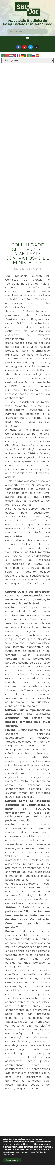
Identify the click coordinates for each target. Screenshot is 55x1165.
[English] (15, 55)
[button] (27, 38)
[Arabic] (3, 55)
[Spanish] (38, 55)
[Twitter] (30, 47)
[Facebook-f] (18, 47)
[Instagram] (36, 47)
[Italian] (26, 55)
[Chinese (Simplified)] (7, 55)
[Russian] (34, 55)
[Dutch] (11, 55)
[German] (22, 55)
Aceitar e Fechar (12, 1160)
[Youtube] (24, 47)
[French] (19, 55)
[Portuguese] (30, 55)
